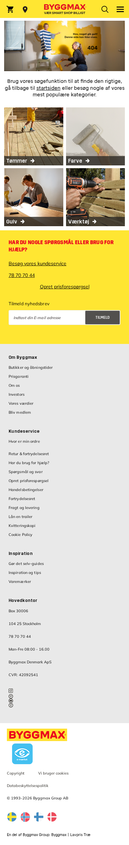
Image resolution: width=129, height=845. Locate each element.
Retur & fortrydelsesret (29, 453)
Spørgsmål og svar (26, 471)
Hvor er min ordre (24, 441)
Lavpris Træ (80, 835)
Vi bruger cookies (53, 773)
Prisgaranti (19, 376)
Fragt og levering (24, 507)
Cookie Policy (20, 534)
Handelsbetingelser (26, 489)
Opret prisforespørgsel (64, 287)
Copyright (15, 773)
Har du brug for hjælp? (29, 462)
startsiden (48, 88)
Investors (16, 394)
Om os (14, 385)
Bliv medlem (20, 412)
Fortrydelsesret (22, 498)
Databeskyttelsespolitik (76, 332)
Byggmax (58, 835)
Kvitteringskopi (22, 525)
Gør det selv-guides (26, 563)
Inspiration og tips (25, 572)
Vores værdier (21, 403)
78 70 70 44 (22, 275)
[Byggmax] (64, 9)
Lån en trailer (20, 516)
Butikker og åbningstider (31, 367)
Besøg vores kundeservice (37, 263)
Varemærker (20, 581)
